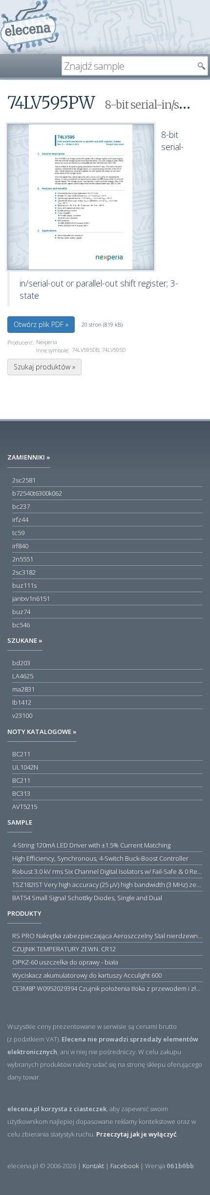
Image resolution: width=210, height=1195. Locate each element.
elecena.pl (29, 27)
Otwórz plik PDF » (41, 324)
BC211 (21, 754)
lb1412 (21, 702)
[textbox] (127, 66)
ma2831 (23, 689)
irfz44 (20, 519)
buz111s (24, 585)
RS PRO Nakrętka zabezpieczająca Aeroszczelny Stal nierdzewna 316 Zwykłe (107, 935)
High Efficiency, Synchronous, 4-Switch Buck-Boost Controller (100, 858)
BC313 (21, 793)
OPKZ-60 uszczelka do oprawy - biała (65, 962)
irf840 (20, 545)
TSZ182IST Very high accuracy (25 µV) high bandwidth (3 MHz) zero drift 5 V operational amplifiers (107, 884)
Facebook (124, 1165)
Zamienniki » (28, 457)
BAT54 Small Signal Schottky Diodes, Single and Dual (87, 897)
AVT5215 (24, 806)
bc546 (21, 624)
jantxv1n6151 (31, 598)
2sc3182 (24, 572)
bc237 (21, 506)
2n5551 (22, 559)
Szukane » (24, 640)
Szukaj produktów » (44, 366)
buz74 (21, 611)
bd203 (21, 662)
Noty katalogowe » (42, 731)
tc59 (18, 532)
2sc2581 (24, 480)
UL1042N (25, 767)
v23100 (22, 715)
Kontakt (93, 1165)
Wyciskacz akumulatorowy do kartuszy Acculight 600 (87, 975)
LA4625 (22, 676)
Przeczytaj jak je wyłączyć (136, 1134)
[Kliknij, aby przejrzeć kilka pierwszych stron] (80, 196)
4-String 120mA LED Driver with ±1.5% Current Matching (91, 845)
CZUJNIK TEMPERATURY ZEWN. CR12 (64, 948)
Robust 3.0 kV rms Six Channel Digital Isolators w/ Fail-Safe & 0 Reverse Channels (107, 871)
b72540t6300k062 (37, 493)
